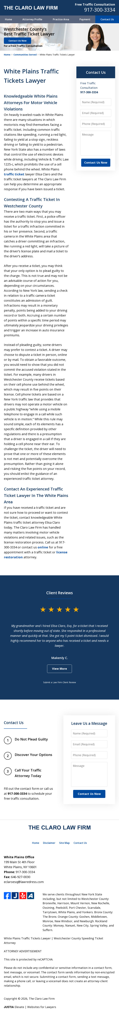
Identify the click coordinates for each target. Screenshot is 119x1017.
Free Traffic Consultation (95, 4)
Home (8, 19)
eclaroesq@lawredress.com (24, 882)
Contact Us (107, 19)
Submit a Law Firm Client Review (59, 682)
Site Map (64, 843)
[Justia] (15, 895)
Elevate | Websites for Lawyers (30, 1007)
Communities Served (25, 54)
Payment (84, 19)
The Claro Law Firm (42, 998)
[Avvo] (30, 895)
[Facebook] (7, 895)
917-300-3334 (99, 9)
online (43, 547)
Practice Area (61, 19)
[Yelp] (22, 895)
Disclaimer (49, 843)
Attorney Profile (32, 19)
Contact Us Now (17, 40)
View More (59, 668)
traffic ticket (14, 174)
